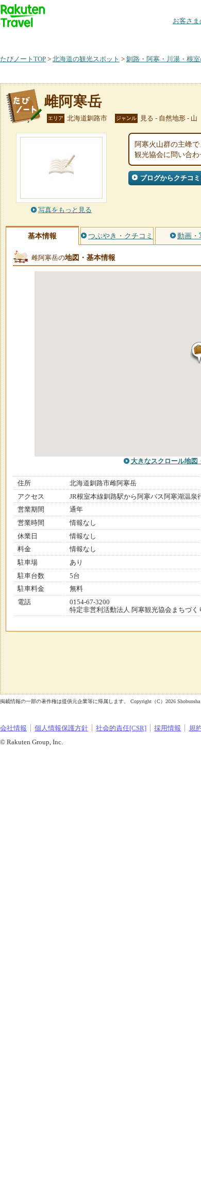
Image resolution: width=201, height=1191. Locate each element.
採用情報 (167, 728)
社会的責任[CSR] (121, 728)
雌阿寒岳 (73, 101)
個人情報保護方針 (61, 728)
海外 (78, 38)
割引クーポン (162, 38)
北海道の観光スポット (86, 59)
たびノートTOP (23, 59)
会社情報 (13, 728)
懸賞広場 (120, 38)
